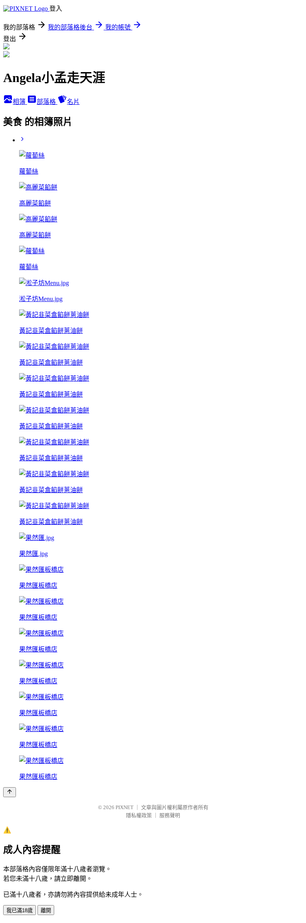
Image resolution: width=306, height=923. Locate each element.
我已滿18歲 (19, 910)
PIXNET (124, 807)
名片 (73, 101)
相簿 (20, 101)
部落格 (47, 101)
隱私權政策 (139, 815)
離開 (46, 910)
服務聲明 (169, 815)
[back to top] (9, 792)
